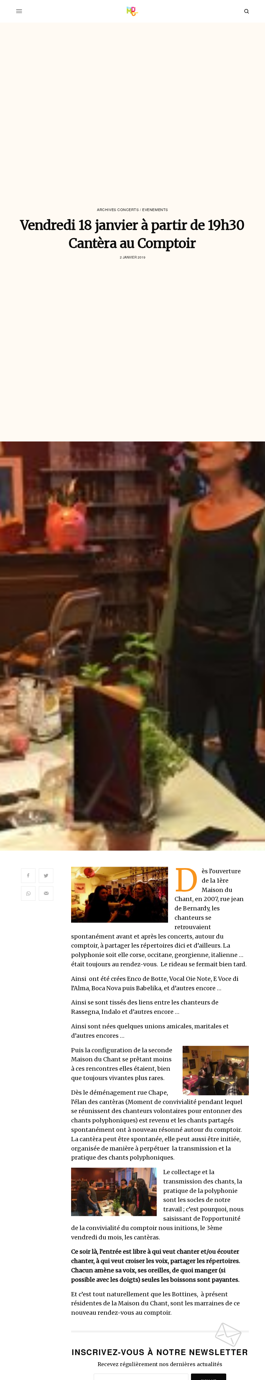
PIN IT (123, 894)
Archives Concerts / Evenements (132, 209)
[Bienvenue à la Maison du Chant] (133, 11)
